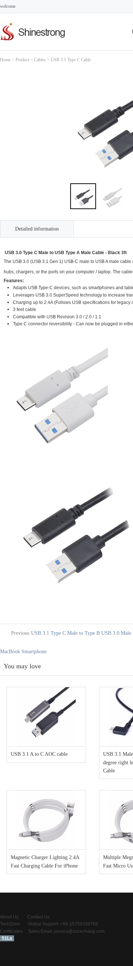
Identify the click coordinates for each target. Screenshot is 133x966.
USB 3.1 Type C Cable (71, 59)
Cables (40, 59)
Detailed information (37, 229)
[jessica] (33, 41)
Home (5, 59)
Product (22, 59)
